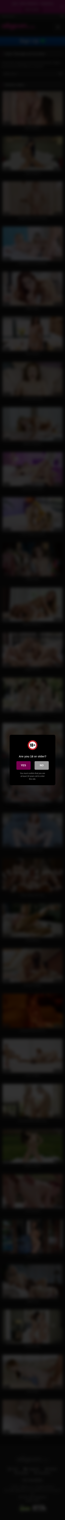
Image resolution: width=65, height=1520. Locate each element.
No (42, 765)
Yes (23, 765)
